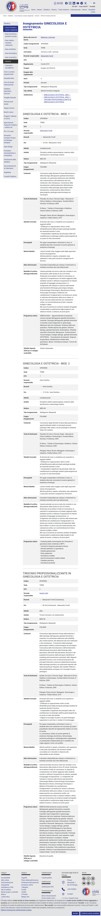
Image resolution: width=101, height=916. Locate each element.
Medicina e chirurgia (48, 37)
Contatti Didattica (10, 176)
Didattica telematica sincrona (7, 91)
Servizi (84, 10)
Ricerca (54, 10)
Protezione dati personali (30, 882)
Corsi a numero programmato (9, 73)
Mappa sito (25, 897)
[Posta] (58, 3)
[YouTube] (78, 3)
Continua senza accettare (90, 913)
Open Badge (8, 147)
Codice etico (5, 897)
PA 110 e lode (8, 131)
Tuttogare (24, 887)
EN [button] (94, 3)
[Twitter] (85, 3)
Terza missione (63, 10)
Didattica (47, 10)
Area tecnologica (11, 53)
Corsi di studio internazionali (9, 83)
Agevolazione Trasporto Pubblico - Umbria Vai (10, 125)
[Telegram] (81, 3)
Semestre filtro (9, 78)
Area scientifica (10, 49)
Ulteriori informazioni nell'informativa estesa (16, 910)
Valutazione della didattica (10, 161)
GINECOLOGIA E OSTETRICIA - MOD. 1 (57, 95)
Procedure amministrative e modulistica (10, 153)
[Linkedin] (74, 3)
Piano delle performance (29, 880)
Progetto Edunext (10, 98)
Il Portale (24, 894)
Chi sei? (74, 6)
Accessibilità (5, 878)
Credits (23, 892)
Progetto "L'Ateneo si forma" (10, 117)
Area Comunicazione (49, 896)
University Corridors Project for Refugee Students (9, 139)
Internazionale (75, 10)
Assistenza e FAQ (7, 887)
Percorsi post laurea (8, 103)
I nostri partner (47, 878)
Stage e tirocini (9, 108)
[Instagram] (70, 3)
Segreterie (7, 172)
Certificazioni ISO (48, 887)
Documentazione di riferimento (10, 167)
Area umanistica (10, 57)
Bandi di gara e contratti (9, 892)
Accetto (75, 913)
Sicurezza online (27, 885)
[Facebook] (66, 3)
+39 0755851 (72, 889)
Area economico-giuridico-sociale (11, 35)
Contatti (92, 6)
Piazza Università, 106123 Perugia (72, 882)
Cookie (23, 890)
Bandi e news (8, 112)
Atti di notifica (6, 890)
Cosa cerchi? (83, 6)
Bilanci (3, 894)
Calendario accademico (9, 67)
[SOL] (61, 3)
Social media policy (48, 898)
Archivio (8, 61)
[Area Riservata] (55, 3)
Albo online (5, 880)
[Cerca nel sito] (91, 3)
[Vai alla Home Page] (18, 6)
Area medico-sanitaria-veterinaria (9, 42)
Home (33, 10)
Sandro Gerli (43, 593)
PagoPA (24, 878)
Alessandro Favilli (47, 56)
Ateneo (39, 10)
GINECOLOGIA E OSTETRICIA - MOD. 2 (57, 97)
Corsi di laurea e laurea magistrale (11, 29)
